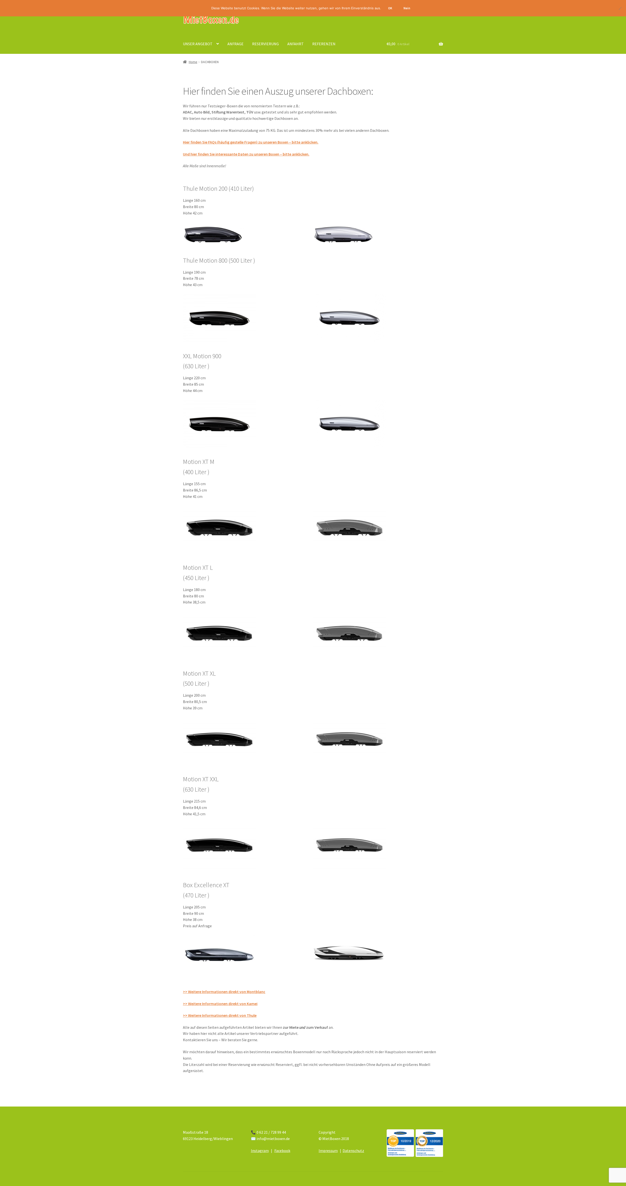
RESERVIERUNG (265, 43)
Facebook (282, 1150)
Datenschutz (353, 1150)
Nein (406, 8)
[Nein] (619, 8)
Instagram (260, 1150)
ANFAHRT (295, 43)
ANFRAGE (235, 43)
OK (390, 8)
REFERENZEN (323, 43)
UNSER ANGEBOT (197, 43)
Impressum (328, 1150)
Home (193, 62)
